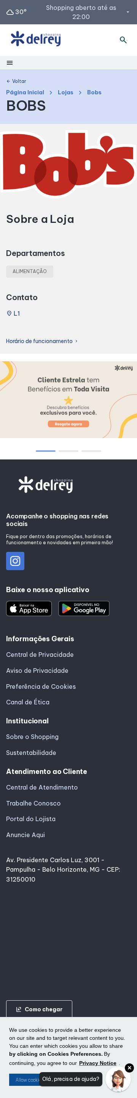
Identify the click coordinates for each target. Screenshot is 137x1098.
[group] (68, 401)
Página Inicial (25, 92)
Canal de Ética (27, 702)
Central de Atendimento (42, 787)
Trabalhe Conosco (33, 803)
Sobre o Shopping (32, 736)
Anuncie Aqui (25, 835)
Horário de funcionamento (42, 341)
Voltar (16, 81)
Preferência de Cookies (41, 686)
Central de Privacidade (40, 654)
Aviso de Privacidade (37, 670)
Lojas (65, 92)
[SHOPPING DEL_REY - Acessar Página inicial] (35, 40)
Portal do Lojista (31, 819)
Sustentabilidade (31, 752)
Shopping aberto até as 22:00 (88, 12)
